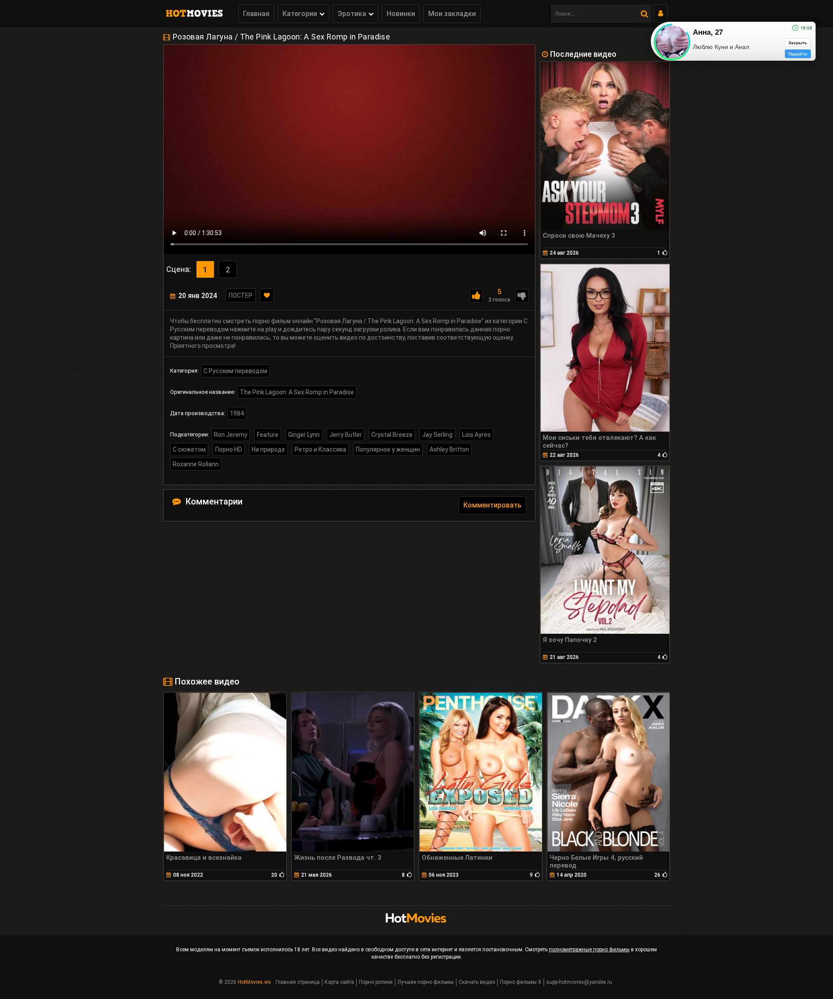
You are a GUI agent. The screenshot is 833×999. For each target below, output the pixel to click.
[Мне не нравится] (521, 295)
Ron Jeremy (230, 434)
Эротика (352, 14)
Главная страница (297, 982)
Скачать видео (477, 982)
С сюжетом (189, 449)
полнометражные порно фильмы (589, 950)
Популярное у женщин (388, 449)
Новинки (401, 14)
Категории (299, 14)
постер (241, 295)
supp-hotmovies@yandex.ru (579, 982)
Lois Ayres (476, 434)
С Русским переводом (235, 370)
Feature (268, 434)
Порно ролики (376, 982)
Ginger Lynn (304, 434)
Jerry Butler (345, 434)
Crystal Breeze (392, 434)
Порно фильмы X (520, 982)
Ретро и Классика (320, 449)
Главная (256, 14)
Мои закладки (452, 14)
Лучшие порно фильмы (425, 982)
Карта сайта (339, 982)
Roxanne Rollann (196, 464)
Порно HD (228, 449)
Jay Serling (437, 434)
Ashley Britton (449, 449)
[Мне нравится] (476, 295)
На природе (268, 449)
